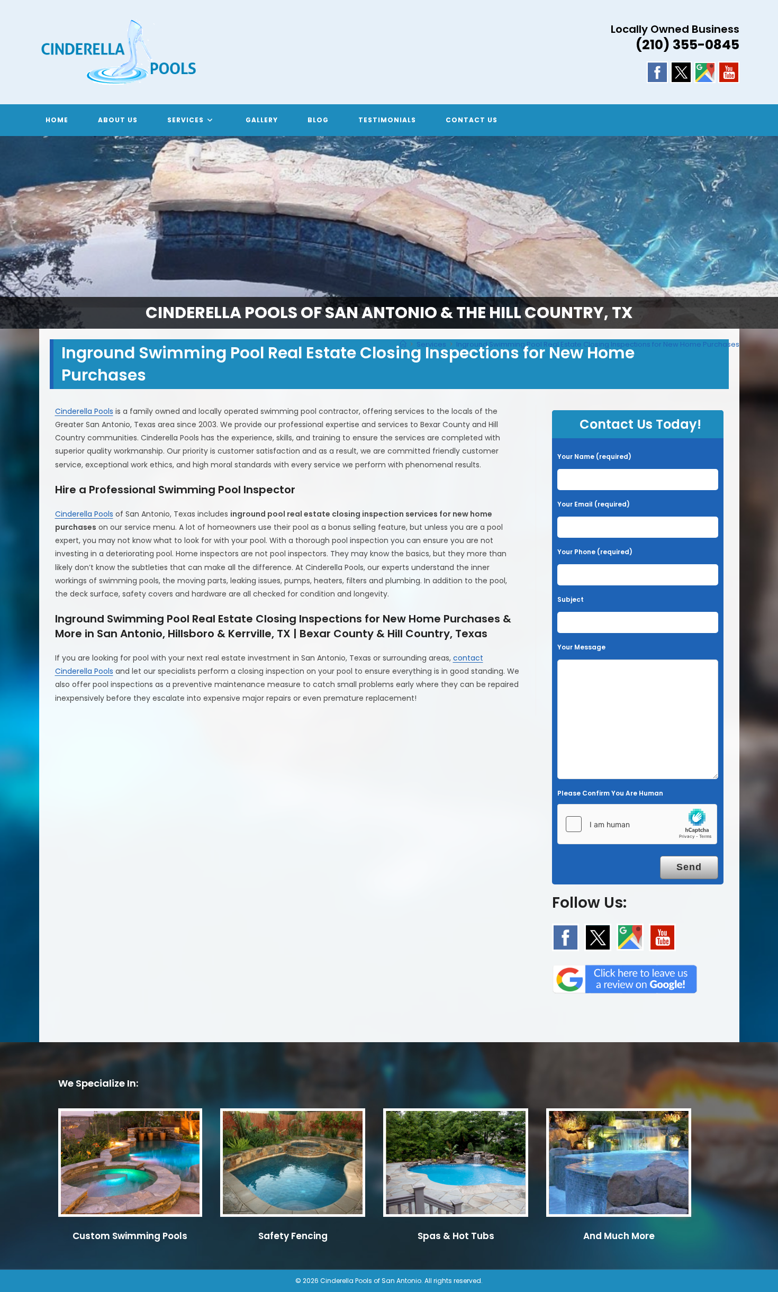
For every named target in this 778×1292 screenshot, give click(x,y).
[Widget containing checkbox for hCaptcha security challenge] (637, 824)
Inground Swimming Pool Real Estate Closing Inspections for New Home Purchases (597, 344)
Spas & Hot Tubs (456, 1236)
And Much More (619, 1236)
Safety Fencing (293, 1236)
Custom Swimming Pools (130, 1236)
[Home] (403, 344)
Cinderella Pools (84, 411)
